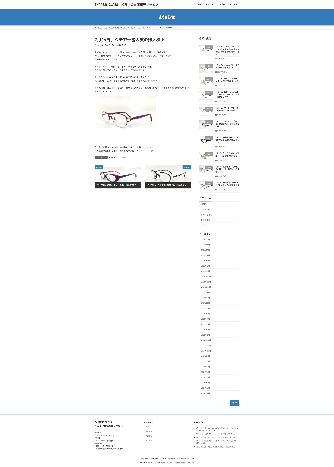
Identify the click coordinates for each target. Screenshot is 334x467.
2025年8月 (205, 298)
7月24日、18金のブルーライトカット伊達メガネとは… (215, 434)
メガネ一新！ (122, 157)
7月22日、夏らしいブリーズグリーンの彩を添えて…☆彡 (216, 437)
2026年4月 (205, 255)
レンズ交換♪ (206, 220)
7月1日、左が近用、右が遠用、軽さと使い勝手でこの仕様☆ (227, 169)
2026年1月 (205, 271)
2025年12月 (206, 276)
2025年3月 (205, 324)
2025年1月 (205, 335)
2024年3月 (205, 388)
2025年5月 (205, 314)
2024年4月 (205, 383)
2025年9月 (205, 292)
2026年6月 (205, 245)
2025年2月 (205, 329)
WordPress (153, 462)
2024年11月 (206, 345)
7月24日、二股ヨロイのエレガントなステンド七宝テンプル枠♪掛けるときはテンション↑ (217, 429)
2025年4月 (205, 319)
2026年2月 (205, 266)
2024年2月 (205, 393)
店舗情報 (149, 436)
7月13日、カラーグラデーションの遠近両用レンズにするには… (227, 124)
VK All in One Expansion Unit (184, 462)
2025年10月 (206, 287)
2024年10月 (206, 351)
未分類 (204, 225)
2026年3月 (205, 261)
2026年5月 (205, 250)
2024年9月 (205, 356)
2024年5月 (205, 377)
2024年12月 (206, 340)
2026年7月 (205, 239)
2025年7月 (205, 303)
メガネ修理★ (206, 215)
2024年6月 (205, 372)
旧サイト (149, 441)
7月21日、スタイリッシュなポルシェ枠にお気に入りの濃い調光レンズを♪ (227, 94)
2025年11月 (206, 282)
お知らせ (112, 157)
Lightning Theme (166, 462)
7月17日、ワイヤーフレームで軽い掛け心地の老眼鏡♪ (215, 447)
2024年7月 (205, 367)
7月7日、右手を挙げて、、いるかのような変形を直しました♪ (227, 139)
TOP (147, 427)
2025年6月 (205, 308)
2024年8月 (205, 361)
